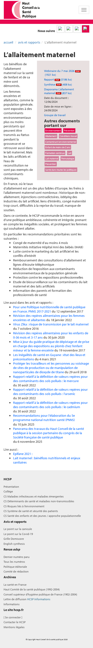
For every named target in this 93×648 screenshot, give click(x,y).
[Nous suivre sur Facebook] (77, 29)
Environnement (53, 130)
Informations (12, 604)
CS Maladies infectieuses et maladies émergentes (34, 496)
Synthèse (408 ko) (58, 84)
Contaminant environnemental (60, 141)
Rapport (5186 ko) (58, 79)
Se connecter (13, 617)
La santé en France (15, 584)
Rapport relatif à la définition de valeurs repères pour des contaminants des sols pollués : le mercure (50, 378)
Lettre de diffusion (27, 599)
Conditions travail (68, 136)
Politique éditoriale (15, 566)
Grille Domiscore (14, 538)
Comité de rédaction (16, 571)
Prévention (69, 130)
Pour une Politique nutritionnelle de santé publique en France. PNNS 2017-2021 (49, 309)
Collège (8, 491)
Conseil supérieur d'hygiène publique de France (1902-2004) (40, 594)
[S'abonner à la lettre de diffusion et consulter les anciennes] (85, 29)
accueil (8, 42)
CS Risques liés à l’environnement (24, 506)
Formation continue (55, 152)
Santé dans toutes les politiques (61, 169)
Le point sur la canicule (18, 529)
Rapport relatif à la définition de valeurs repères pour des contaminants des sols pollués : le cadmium (50, 404)
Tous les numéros (14, 561)
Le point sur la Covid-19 (18, 534)
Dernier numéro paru (17, 557)
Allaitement (51, 136)
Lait (69, 152)
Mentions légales (14, 627)
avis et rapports (29, 42)
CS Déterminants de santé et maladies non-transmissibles (39, 501)
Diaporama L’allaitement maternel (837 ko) (59, 91)
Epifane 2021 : (22, 454)
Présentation (11, 486)
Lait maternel (51, 158)
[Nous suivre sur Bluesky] (69, 29)
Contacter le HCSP (15, 622)
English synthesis (14, 543)
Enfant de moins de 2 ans (57, 147)
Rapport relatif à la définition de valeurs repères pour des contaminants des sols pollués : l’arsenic (50, 391)
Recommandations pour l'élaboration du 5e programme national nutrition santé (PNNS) (44, 417)
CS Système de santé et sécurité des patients (31, 511)
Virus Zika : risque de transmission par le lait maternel (50, 324)
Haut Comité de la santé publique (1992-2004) (32, 589)
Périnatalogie (67, 158)
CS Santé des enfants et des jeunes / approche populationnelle (42, 516)
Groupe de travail (55, 115)
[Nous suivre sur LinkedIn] (60, 29)
